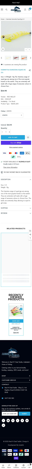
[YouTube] (27, 420)
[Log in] (25, 9)
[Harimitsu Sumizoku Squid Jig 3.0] (16, 311)
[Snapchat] (22, 420)
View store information (10, 167)
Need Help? (16, 3)
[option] (16, 2)
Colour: (6, 111)
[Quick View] (21, 309)
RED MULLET (11, 97)
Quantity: (4, 128)
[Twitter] (3, 425)
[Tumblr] (17, 420)
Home (2, 19)
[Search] (6, 10)
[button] (26, 49)
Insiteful (21, 445)
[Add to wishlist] (28, 137)
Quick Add (16, 321)
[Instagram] (8, 420)
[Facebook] (3, 420)
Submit (24, 414)
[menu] (2, 9)
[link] (16, 278)
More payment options (16, 147)
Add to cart (12, 137)
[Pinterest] (13, 420)
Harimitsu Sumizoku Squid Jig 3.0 (16, 329)
